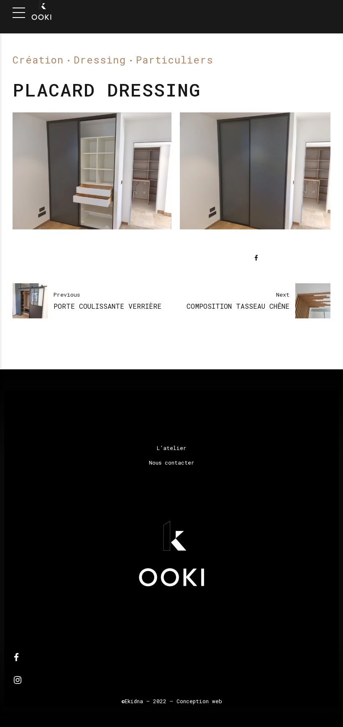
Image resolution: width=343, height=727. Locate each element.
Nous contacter (171, 462)
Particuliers (174, 59)
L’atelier (171, 448)
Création (38, 59)
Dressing (100, 59)
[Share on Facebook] (256, 258)
